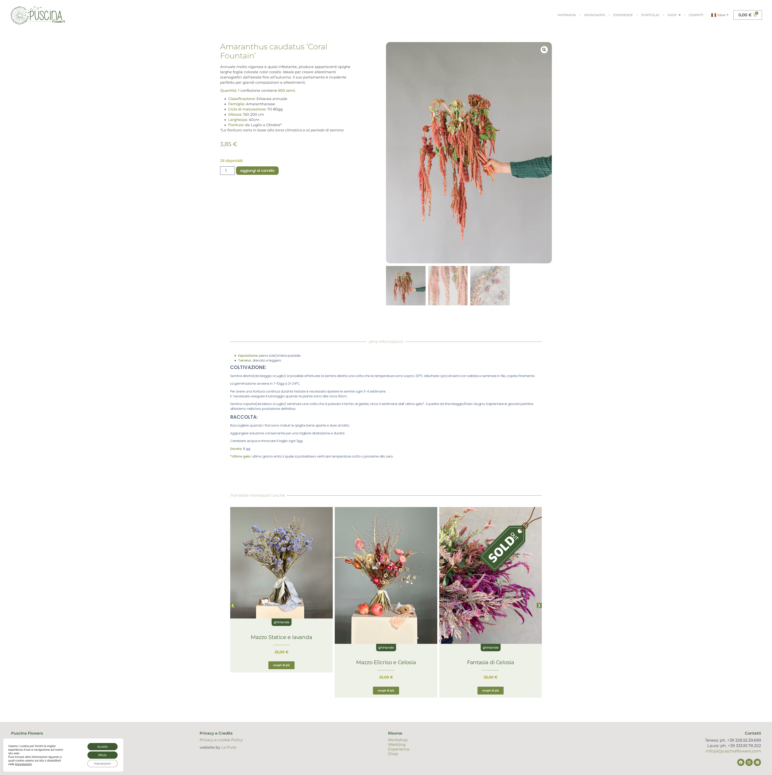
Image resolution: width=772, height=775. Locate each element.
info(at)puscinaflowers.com (733, 751)
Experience (398, 749)
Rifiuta (102, 755)
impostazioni (23, 764)
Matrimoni (567, 15)
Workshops (594, 15)
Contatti (696, 15)
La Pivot (228, 747)
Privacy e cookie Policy (221, 740)
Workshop (398, 740)
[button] (544, 49)
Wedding (397, 744)
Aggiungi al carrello (257, 170)
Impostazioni (102, 763)
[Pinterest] (757, 762)
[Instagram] (749, 762)
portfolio (650, 15)
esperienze (623, 15)
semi (491, 647)
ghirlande (282, 647)
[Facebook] (740, 762)
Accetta (102, 746)
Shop (672, 15)
